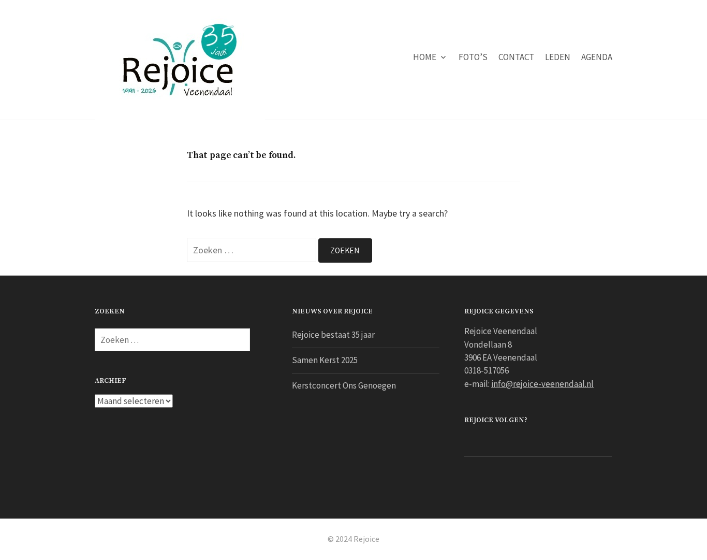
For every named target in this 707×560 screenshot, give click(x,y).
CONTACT (516, 57)
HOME (424, 57)
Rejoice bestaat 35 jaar (333, 334)
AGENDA (596, 57)
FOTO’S (473, 57)
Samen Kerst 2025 (325, 360)
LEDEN (557, 57)
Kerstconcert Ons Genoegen (344, 385)
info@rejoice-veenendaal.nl (542, 384)
